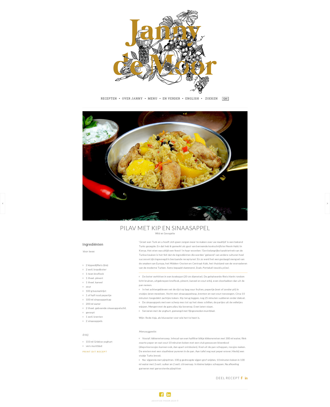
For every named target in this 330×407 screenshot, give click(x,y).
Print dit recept (94, 351)
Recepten (109, 98)
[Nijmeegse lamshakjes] (2, 203)
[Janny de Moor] (165, 51)
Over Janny (132, 98)
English (192, 98)
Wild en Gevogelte (165, 233)
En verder (171, 98)
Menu (152, 98)
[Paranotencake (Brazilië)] (327, 203)
